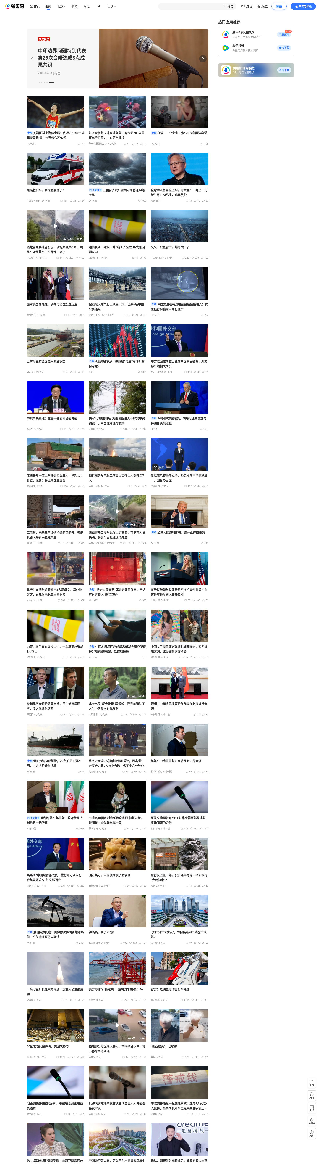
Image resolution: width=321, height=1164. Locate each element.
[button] (284, 34)
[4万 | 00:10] (117, 1025)
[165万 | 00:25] (55, 226)
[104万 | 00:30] (117, 511)
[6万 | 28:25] (117, 682)
